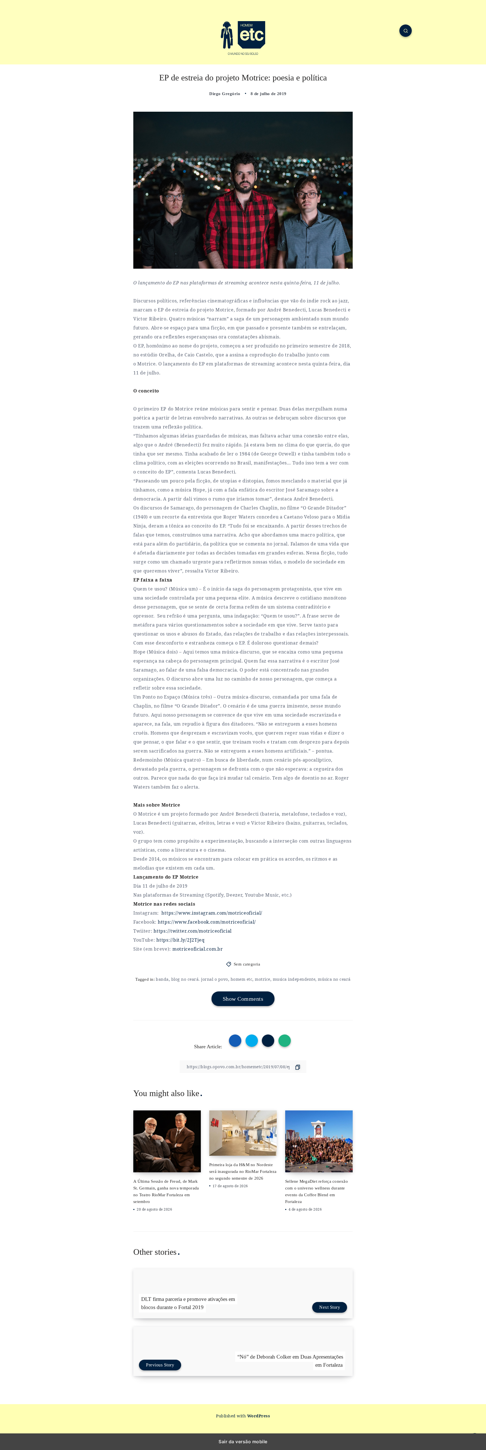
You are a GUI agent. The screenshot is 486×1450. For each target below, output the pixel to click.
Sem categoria (247, 964)
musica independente (294, 979)
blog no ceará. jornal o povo (199, 979)
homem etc (242, 979)
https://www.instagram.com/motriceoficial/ (211, 913)
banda (162, 979)
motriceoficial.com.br (197, 949)
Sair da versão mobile (243, 1441)
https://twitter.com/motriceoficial (193, 931)
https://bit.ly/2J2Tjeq (180, 940)
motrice (262, 979)
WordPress (258, 1415)
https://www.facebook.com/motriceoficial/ (207, 922)
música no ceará (334, 979)
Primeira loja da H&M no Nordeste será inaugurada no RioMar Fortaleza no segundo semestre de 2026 (243, 1171)
